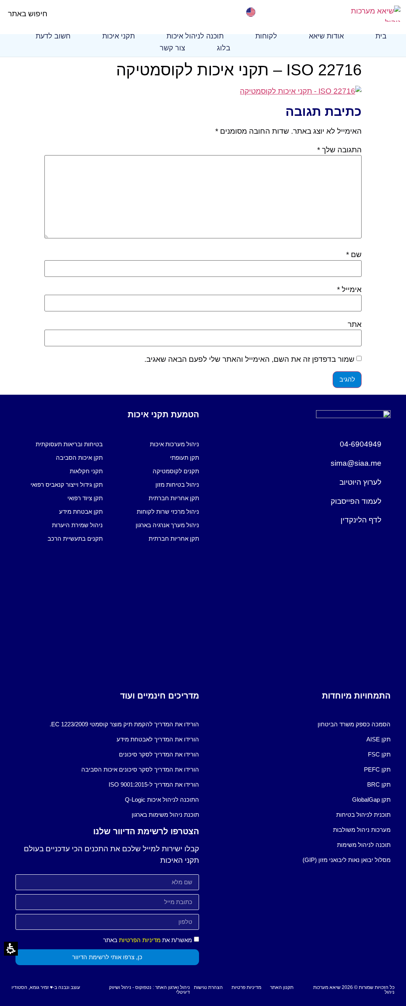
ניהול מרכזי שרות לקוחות (168, 511)
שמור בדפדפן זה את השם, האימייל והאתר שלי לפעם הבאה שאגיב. (249, 359)
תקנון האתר (281, 987)
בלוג (223, 48)
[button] (54, 13)
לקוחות (266, 36)
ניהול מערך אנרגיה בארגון (167, 525)
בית (381, 36)
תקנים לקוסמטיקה (176, 471)
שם (354, 254)
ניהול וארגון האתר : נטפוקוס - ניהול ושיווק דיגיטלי (149, 990)
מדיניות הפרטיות (140, 940)
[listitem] (155, 444)
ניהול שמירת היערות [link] (77, 525)
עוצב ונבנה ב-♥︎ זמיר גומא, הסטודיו (45, 987)
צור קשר (172, 48)
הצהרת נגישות (208, 987)
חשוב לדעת (53, 36)
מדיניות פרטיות (246, 987)
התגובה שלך (339, 150)
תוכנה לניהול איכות (195, 36)
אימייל (349, 289)
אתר (355, 324)
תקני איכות (118, 36)
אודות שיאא (326, 36)
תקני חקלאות (86, 471)
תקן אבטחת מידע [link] (81, 511)
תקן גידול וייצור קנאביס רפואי (67, 484)
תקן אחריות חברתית (174, 498)
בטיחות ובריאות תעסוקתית (69, 444)
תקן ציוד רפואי (85, 498)
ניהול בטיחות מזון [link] (177, 484)
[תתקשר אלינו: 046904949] (153, 12)
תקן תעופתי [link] (184, 457)
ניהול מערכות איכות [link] (174, 444)
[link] (250, 12)
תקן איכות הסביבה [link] (79, 457)
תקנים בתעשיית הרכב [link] (75, 538)
